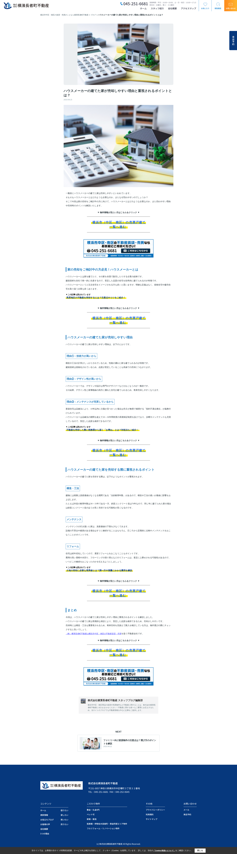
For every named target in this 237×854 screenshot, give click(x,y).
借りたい (64, 810)
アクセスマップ (188, 8)
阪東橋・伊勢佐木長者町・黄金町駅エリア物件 (107, 823)
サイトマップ (151, 819)
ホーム (143, 8)
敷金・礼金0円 (93, 809)
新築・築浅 (91, 819)
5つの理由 (44, 833)
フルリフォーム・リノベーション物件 (103, 828)
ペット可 (90, 814)
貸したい (64, 815)
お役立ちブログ (47, 819)
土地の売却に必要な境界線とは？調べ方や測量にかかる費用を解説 (99, 570)
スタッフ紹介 (157, 8)
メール (186, 809)
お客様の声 (45, 824)
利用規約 (149, 814)
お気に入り (205, 8)
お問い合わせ (231, 8)
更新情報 (44, 815)
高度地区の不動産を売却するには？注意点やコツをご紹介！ (96, 297)
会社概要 (172, 8)
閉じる (200, 850)
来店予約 (233, 40)
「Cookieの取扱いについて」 (164, 851)
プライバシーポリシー (155, 809)
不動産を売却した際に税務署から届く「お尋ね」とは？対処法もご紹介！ (102, 430)
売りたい (64, 824)
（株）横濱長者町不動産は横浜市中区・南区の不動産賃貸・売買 (93, 634)
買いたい (64, 819)
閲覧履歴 (218, 8)
